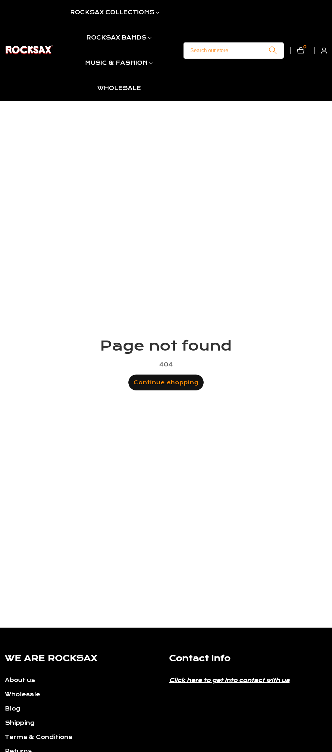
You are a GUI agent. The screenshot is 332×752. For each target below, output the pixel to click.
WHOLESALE (119, 88)
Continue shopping (166, 382)
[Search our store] (273, 50)
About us (20, 680)
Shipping (20, 723)
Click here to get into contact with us (229, 680)
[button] (112, 12)
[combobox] (234, 50)
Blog (12, 708)
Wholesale (22, 694)
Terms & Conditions (38, 737)
